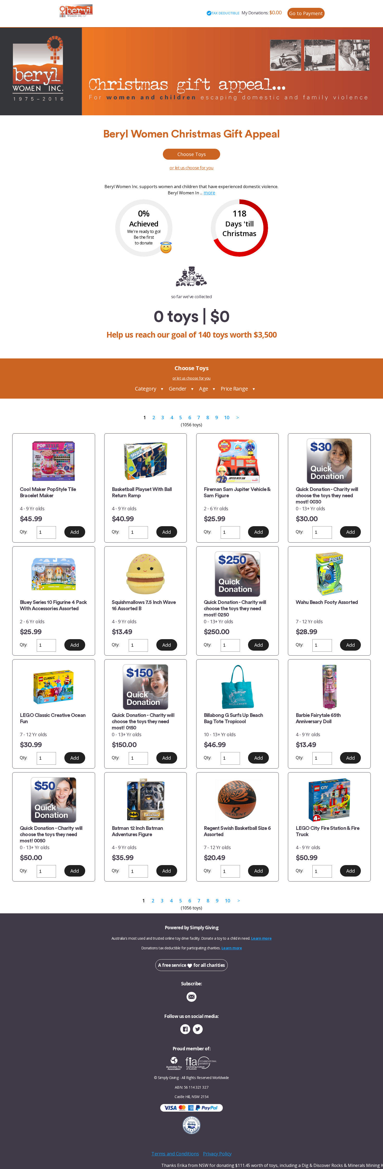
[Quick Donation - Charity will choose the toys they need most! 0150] (145, 687)
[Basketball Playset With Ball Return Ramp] (145, 461)
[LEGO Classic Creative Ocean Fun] (53, 687)
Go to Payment (306, 13)
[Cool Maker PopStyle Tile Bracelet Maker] (53, 461)
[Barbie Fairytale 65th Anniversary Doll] (329, 687)
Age (203, 388)
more (209, 192)
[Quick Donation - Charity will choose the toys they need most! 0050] (53, 800)
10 (226, 417)
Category (145, 388)
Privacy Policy (217, 1153)
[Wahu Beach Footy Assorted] (329, 574)
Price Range (234, 388)
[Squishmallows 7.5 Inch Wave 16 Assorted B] (145, 574)
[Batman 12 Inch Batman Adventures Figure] (145, 800)
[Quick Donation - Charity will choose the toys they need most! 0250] (237, 574)
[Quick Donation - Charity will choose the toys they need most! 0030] (329, 461)
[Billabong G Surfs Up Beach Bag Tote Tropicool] (237, 687)
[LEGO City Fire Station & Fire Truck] (329, 800)
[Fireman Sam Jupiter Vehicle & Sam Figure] (237, 461)
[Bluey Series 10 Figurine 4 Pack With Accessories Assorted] (53, 574)
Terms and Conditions (175, 1153)
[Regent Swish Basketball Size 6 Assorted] (237, 800)
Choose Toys (191, 154)
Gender (178, 388)
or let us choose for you (191, 168)
